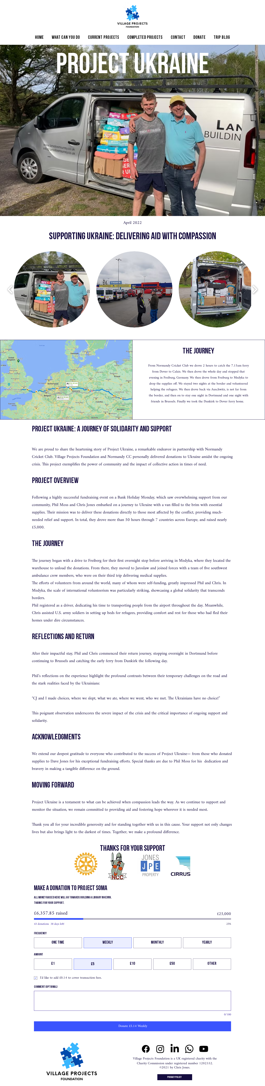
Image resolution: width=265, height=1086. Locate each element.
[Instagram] (160, 1049)
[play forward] (254, 289)
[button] (66, 37)
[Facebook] (146, 1049)
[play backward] (10, 289)
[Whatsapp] (189, 1049)
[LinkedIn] (175, 1049)
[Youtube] (204, 1049)
